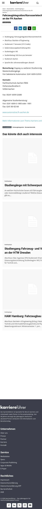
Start (4, 9)
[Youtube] (30, 505)
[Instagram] (25, 505)
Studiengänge (19, 9)
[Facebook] (9, 505)
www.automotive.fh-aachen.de (16, 112)
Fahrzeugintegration (18, 127)
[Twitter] (19, 505)
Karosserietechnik (30, 127)
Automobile (10, 9)
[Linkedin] (14, 505)
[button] (16, 28)
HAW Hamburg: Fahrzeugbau (23, 316)
